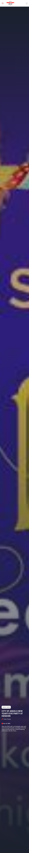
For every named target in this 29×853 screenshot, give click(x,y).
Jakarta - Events (6, 707)
